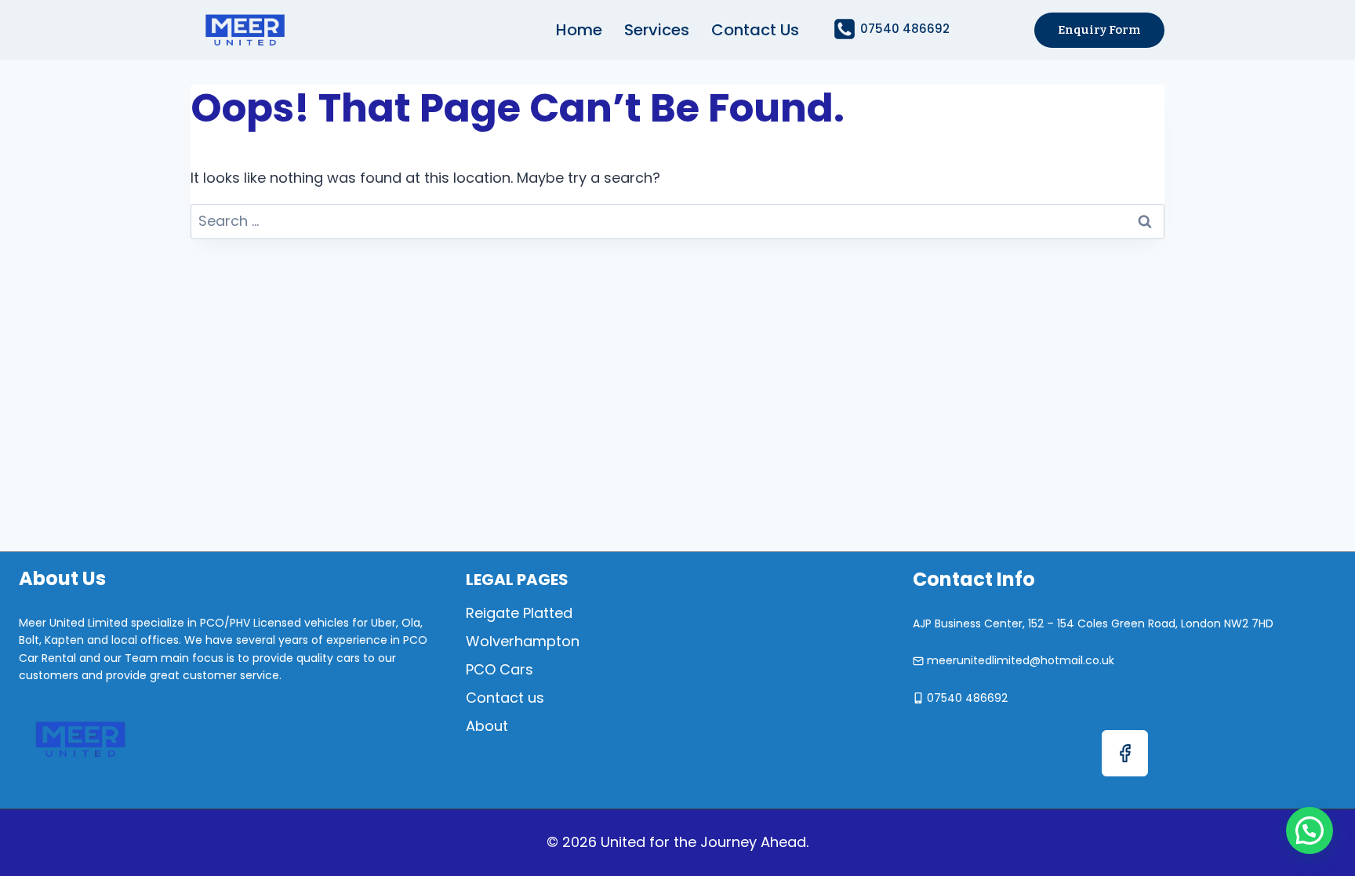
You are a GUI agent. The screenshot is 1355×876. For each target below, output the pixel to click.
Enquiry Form (1099, 30)
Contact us (755, 30)
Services (656, 30)
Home (579, 30)
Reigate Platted (519, 613)
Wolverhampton (522, 641)
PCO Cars (499, 669)
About (487, 726)
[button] (1309, 830)
